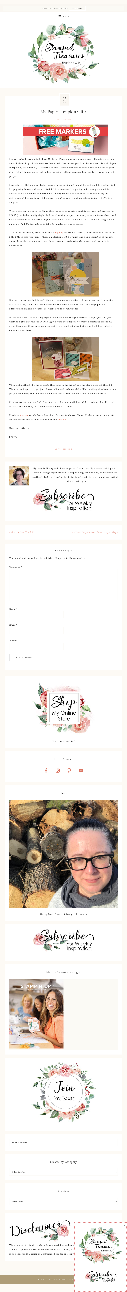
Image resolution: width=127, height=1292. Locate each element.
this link (62, 419)
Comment (15, 567)
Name (13, 609)
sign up (59, 232)
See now (77, 8)
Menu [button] (66, 16)
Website (13, 640)
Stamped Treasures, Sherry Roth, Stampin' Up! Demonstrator (64, 54)
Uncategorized (63, 120)
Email (13, 624)
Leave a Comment (63, 449)
